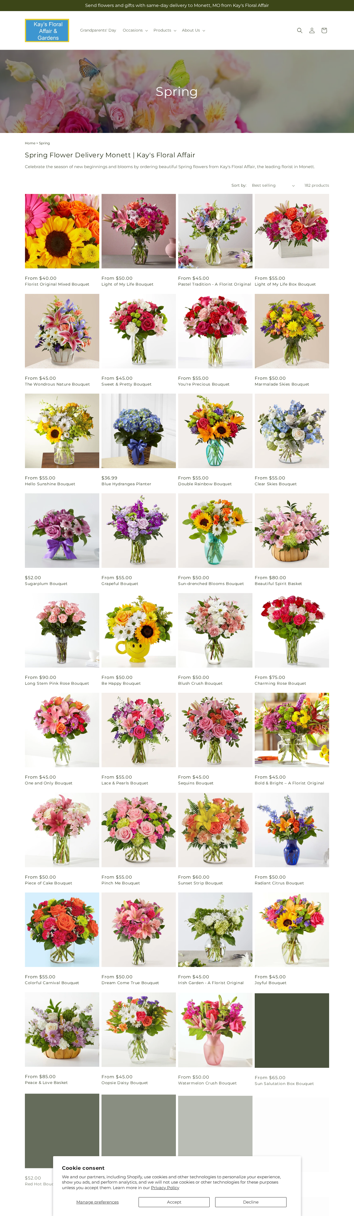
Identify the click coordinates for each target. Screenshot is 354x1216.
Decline (251, 1202)
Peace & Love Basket (46, 1082)
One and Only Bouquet (49, 783)
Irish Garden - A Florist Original (211, 982)
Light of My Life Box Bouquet (285, 284)
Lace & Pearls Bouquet (125, 783)
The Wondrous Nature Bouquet (57, 384)
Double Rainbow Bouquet (205, 483)
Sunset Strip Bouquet (200, 883)
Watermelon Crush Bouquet (207, 1082)
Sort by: (238, 185)
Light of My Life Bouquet (127, 284)
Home (30, 143)
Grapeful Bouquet (120, 583)
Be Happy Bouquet (121, 683)
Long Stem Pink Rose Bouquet (57, 683)
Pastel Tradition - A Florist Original (214, 284)
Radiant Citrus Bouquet (279, 883)
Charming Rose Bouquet (280, 683)
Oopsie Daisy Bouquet (124, 1082)
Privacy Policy (165, 1187)
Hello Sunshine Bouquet (50, 483)
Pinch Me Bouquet (120, 883)
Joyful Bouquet (271, 982)
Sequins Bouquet (196, 783)
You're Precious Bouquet (204, 384)
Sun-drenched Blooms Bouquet (211, 583)
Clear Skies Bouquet (276, 483)
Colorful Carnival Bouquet (52, 982)
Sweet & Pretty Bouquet (126, 384)
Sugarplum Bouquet (46, 583)
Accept (174, 1202)
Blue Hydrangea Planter (126, 483)
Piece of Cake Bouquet (48, 883)
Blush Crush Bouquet (200, 683)
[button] (134, 30)
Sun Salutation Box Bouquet (284, 1082)
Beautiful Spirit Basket (278, 583)
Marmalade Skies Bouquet (282, 384)
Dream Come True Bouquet (130, 982)
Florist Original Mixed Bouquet (57, 284)
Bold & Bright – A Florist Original (289, 783)
